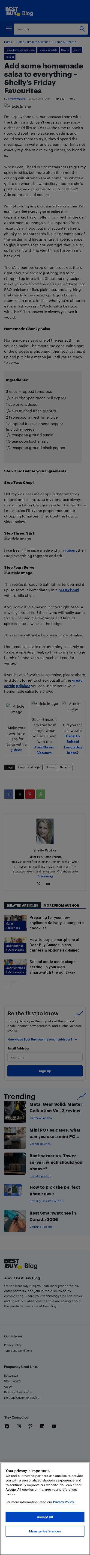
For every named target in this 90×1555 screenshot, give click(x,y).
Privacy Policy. (64, 1502)
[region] (45, 1508)
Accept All (45, 1517)
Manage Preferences (45, 1531)
